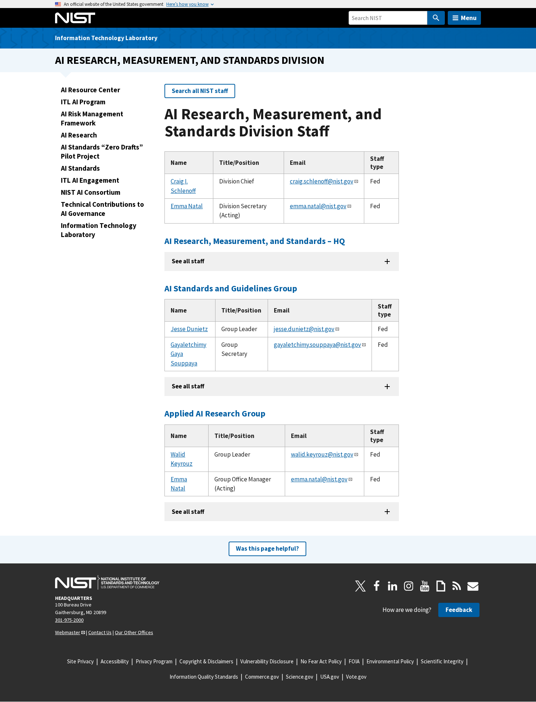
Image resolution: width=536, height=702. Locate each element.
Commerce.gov (262, 676)
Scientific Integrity (442, 661)
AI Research (79, 135)
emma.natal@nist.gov (318, 206)
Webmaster (67, 632)
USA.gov (329, 676)
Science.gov (299, 676)
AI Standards (80, 168)
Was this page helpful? (267, 548)
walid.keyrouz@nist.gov (322, 454)
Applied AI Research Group (214, 413)
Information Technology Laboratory (106, 38)
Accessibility (115, 661)
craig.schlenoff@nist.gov (321, 181)
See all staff (188, 261)
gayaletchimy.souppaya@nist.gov (317, 345)
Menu (469, 17)
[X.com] (361, 586)
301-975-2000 (69, 620)
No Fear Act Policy (321, 661)
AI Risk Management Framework (92, 118)
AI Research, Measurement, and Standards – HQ (254, 241)
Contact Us (100, 632)
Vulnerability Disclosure (267, 661)
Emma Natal (187, 206)
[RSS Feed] (457, 586)
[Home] (75, 18)
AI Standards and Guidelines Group (230, 288)
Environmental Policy (390, 661)
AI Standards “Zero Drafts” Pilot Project (102, 151)
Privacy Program (154, 661)
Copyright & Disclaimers (206, 661)
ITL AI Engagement (90, 180)
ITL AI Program (83, 101)
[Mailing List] (473, 586)
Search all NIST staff (200, 91)
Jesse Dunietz (189, 329)
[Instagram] (409, 586)
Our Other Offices (134, 632)
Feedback (459, 610)
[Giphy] (441, 586)
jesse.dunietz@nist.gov (304, 329)
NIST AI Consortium (90, 192)
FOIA (354, 661)
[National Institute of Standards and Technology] (107, 582)
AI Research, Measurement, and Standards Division (190, 60)
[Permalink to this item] (349, 241)
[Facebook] (377, 586)
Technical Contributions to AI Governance (102, 209)
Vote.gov (356, 676)
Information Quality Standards (204, 676)
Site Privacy (80, 661)
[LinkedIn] (393, 586)
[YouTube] (425, 586)
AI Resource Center (90, 89)
